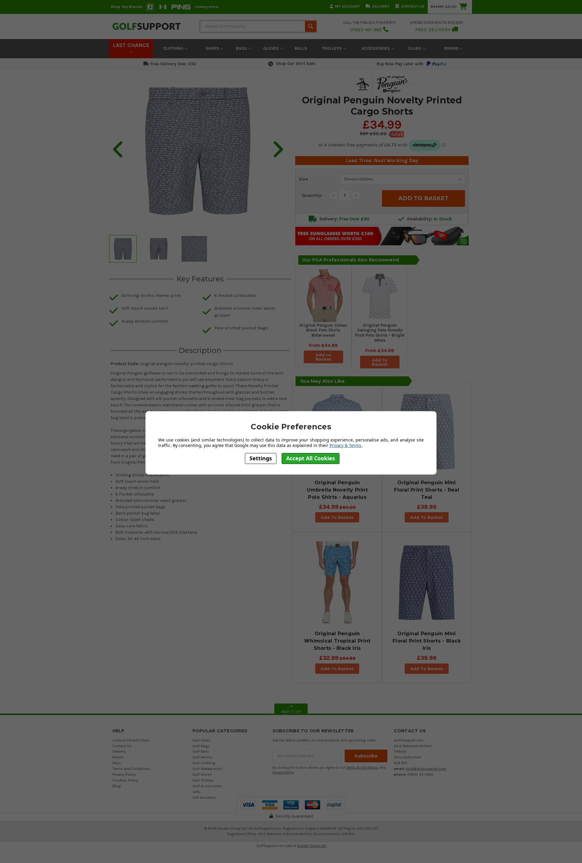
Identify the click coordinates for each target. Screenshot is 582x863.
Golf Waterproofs (207, 768)
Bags (242, 48)
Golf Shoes (202, 774)
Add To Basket (337, 517)
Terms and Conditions (131, 768)
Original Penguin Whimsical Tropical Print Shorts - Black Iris (337, 641)
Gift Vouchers (204, 797)
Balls (301, 48)
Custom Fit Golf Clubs (131, 740)
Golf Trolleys (203, 780)
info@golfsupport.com (426, 768)
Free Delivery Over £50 (173, 63)
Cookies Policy (125, 780)
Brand (452, 48)
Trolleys (332, 48)
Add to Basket (323, 356)
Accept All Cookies (310, 458)
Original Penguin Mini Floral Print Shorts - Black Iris (427, 641)
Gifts (196, 791)
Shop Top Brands (126, 6)
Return (118, 757)
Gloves (271, 48)
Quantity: (312, 195)
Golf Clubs (201, 740)
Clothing (174, 48)
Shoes (213, 48)
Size (303, 178)
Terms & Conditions (362, 768)
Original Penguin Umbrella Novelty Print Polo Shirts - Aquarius (337, 490)
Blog (116, 786)
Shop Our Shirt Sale (295, 63)
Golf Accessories (207, 786)
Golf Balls (200, 751)
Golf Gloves (202, 757)
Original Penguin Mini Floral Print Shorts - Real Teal (426, 490)
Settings (260, 458)
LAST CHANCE (131, 45)
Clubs (415, 48)
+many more (206, 6)
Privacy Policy (124, 774)
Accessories (376, 48)
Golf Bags (201, 746)
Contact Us (412, 6)
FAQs (116, 763)
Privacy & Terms (345, 445)
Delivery (381, 6)
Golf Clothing (204, 763)
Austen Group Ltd (311, 846)
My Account (347, 6)
